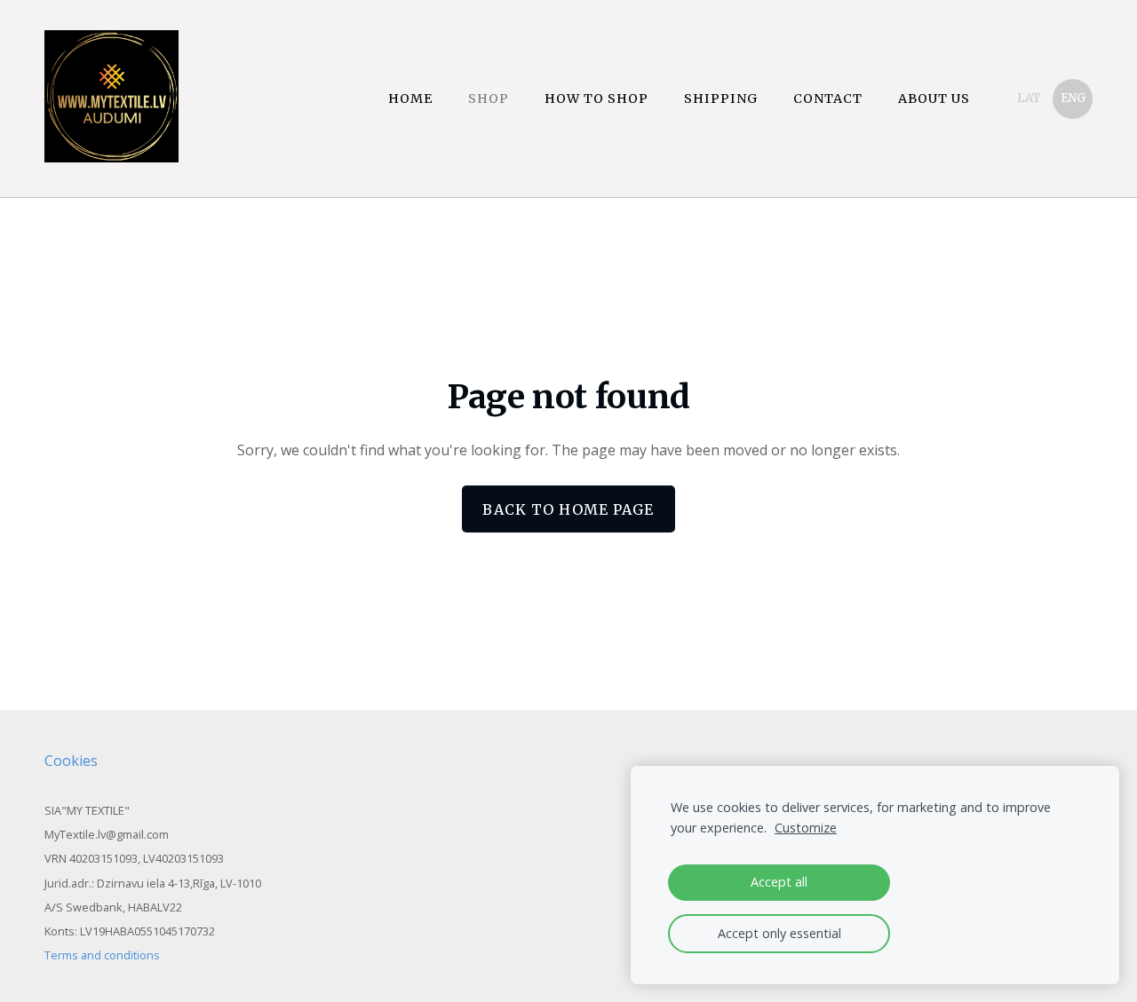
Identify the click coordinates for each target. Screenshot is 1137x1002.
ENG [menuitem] (1073, 98)
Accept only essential (779, 933)
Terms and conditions (102, 955)
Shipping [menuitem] (721, 99)
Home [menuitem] (410, 99)
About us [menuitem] (934, 99)
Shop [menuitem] (488, 99)
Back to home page (568, 509)
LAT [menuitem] (1029, 98)
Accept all (779, 881)
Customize (806, 827)
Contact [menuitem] (828, 99)
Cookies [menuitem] (71, 760)
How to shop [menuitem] (596, 99)
